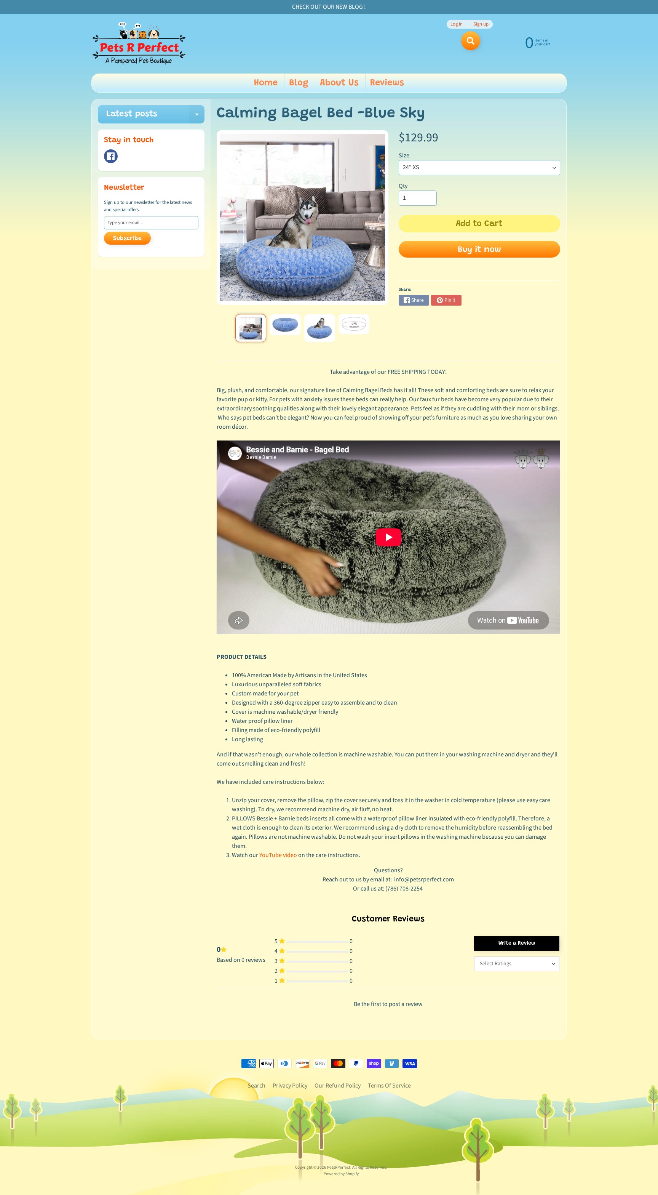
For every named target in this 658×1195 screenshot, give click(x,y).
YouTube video (278, 855)
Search (256, 1085)
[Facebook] (111, 156)
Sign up (481, 24)
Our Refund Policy (338, 1085)
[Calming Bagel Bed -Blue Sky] (250, 328)
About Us (339, 83)
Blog (298, 83)
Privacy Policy (290, 1085)
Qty (403, 186)
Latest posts (155, 116)
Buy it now (479, 250)
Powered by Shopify (341, 1174)
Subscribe (127, 238)
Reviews (387, 83)
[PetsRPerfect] (139, 43)
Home (266, 83)
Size (404, 155)
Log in (456, 24)
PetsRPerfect (338, 1167)
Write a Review (516, 943)
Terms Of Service (389, 1085)
